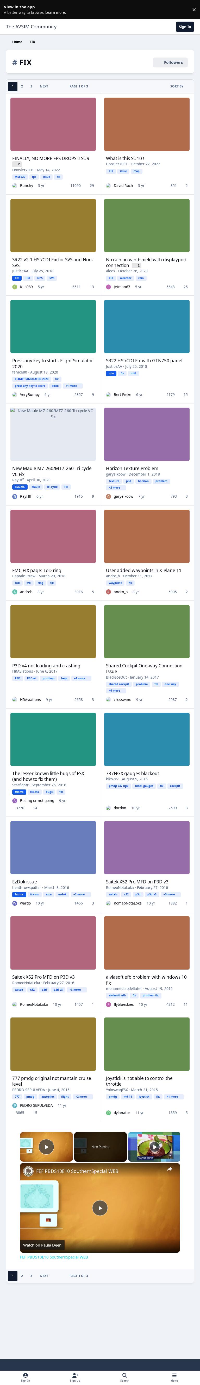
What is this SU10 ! (125, 158)
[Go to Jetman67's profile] (108, 286)
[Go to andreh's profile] (14, 591)
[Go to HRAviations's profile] (14, 699)
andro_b (113, 575)
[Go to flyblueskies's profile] (108, 1004)
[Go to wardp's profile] (14, 903)
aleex (110, 270)
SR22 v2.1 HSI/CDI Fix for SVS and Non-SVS (52, 262)
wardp (25, 903)
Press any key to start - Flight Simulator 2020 (52, 363)
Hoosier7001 (23, 169)
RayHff (18, 479)
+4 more (79, 678)
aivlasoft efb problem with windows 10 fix (146, 980)
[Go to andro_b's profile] (108, 591)
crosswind (122, 699)
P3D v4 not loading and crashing (46, 666)
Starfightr (20, 784)
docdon (120, 807)
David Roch (123, 185)
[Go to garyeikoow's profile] (108, 496)
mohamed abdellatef (124, 988)
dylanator (122, 1112)
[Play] (154, 1147)
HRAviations (22, 671)
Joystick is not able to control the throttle (139, 1081)
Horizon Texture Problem (132, 468)
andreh (26, 591)
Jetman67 (122, 286)
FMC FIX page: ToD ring (36, 570)
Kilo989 (26, 286)
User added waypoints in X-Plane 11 (144, 570)
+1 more (71, 386)
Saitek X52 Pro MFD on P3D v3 (137, 882)
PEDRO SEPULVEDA (28, 1089)
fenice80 (19, 372)
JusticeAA (20, 270)
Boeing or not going (37, 800)
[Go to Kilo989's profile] (14, 286)
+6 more (114, 690)
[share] (169, 1168)
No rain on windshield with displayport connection (146, 262)
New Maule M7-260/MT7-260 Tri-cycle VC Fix (52, 471)
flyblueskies (124, 1004)
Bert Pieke (122, 394)
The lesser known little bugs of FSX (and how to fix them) (48, 776)
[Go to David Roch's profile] (108, 185)
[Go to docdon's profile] (108, 808)
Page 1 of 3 (79, 86)
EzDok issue (24, 882)
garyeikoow (116, 474)
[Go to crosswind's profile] (108, 699)
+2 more (114, 487)
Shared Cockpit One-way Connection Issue (144, 668)
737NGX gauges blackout (132, 773)
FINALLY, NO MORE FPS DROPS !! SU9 (50, 158)
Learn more (10, 9)
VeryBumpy (30, 394)
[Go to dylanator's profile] (108, 1112)
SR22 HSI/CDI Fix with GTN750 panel (144, 361)
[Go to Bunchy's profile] (14, 185)
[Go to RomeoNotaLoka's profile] (108, 903)
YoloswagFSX (117, 1089)
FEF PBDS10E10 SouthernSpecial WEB (77, 1171)
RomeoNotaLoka (120, 887)
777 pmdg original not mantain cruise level (51, 1081)
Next (44, 86)
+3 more (169, 894)
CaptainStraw (23, 575)
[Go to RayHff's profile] (14, 496)
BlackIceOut (116, 677)
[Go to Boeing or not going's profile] (14, 800)
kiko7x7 (112, 778)
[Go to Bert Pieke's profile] (108, 394)
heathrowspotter (26, 887)
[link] (28, 1171)
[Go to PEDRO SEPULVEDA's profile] (14, 1105)
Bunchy (26, 185)
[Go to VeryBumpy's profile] (14, 394)
